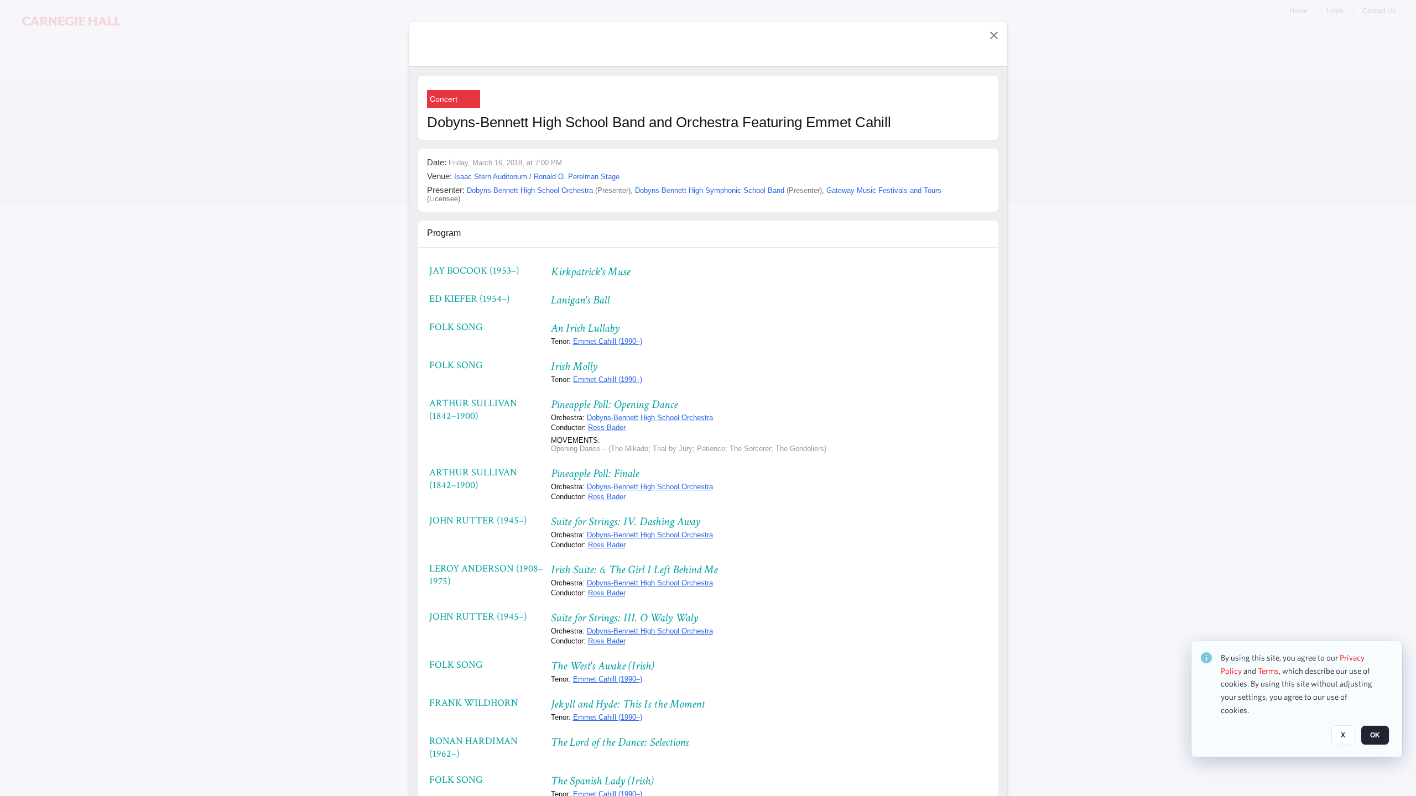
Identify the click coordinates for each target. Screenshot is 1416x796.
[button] (994, 35)
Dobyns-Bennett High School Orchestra (650, 417)
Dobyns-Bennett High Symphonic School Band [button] (709, 190)
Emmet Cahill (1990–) (607, 341)
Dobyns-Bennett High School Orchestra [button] (530, 190)
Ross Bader (607, 427)
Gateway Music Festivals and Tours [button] (883, 190)
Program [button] (444, 233)
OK (1375, 736)
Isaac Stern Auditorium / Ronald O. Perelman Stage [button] (537, 176)
